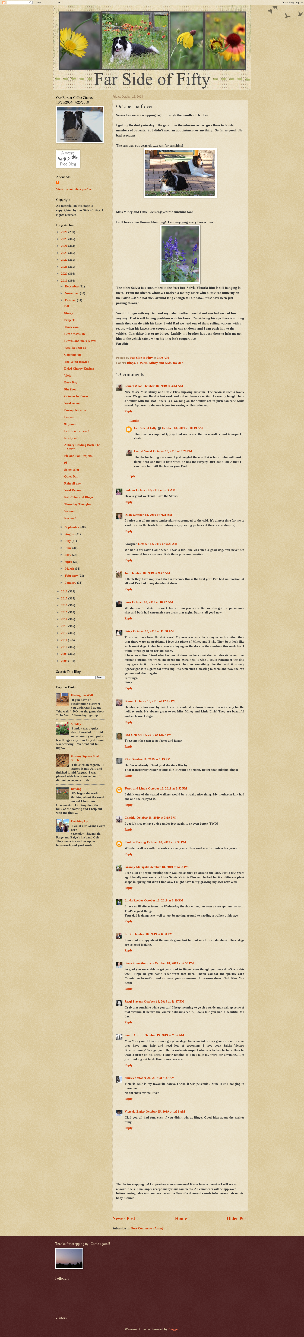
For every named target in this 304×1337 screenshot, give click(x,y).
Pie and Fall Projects (78, 455)
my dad (178, 362)
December (72, 286)
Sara (128, 602)
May (68, 554)
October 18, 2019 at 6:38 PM (153, 934)
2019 (64, 280)
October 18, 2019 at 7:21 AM (152, 514)
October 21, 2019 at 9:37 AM (155, 1078)
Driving (76, 789)
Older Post (237, 1218)
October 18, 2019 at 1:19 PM (150, 759)
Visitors (69, 511)
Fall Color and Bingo (78, 497)
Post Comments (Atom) (147, 1228)
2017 (64, 598)
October (71, 300)
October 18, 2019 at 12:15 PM (155, 701)
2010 (64, 647)
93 (65, 462)
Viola (67, 375)
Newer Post (123, 1218)
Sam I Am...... (134, 1035)
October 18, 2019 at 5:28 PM (172, 451)
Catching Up (79, 821)
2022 (64, 259)
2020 (64, 273)
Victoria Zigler (135, 1111)
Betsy (128, 631)
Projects (69, 320)
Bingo (131, 362)
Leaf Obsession (74, 334)
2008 (64, 661)
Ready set (70, 438)
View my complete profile (73, 189)
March (70, 568)
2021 (64, 266)
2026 (64, 232)
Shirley (129, 1078)
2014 (64, 619)
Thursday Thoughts (77, 504)
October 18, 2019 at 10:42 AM (152, 602)
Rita (127, 759)
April (69, 561)
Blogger (173, 1329)
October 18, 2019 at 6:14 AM (155, 490)
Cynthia (130, 817)
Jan (127, 573)
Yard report (72, 403)
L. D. (128, 934)
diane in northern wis (139, 963)
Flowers (142, 362)
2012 (64, 633)
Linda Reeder (134, 900)
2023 (64, 253)
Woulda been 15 (75, 347)
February (72, 575)
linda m (130, 490)
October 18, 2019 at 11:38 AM (153, 631)
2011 (64, 640)
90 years (69, 424)
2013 (64, 626)
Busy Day (70, 382)
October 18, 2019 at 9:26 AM (157, 544)
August (70, 534)
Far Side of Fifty (145, 428)
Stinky (68, 313)
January (71, 582)
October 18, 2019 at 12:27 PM (151, 734)
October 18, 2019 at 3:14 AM (163, 386)
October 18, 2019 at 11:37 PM (164, 1001)
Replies (134, 420)
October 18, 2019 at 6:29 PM (163, 900)
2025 (64, 239)
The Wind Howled (76, 361)
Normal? (70, 518)
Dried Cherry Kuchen (79, 368)
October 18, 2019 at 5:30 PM (166, 842)
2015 (64, 612)
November (72, 293)
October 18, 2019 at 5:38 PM (169, 867)
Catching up (72, 354)
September (72, 527)
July (68, 541)
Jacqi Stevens (134, 1001)
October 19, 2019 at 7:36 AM (164, 1035)
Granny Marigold (137, 867)
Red (127, 734)
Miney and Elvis (160, 362)
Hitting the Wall (82, 695)
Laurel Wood (133, 386)
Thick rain (71, 327)
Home (181, 1218)
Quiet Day (71, 476)
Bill (66, 306)
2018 (64, 591)
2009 (64, 654)
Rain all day (72, 483)
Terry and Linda (136, 788)
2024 (64, 246)
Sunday (76, 724)
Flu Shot (70, 389)
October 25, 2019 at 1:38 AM (165, 1111)
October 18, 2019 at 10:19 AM (182, 428)
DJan (128, 514)
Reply (128, 411)
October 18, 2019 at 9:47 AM (150, 573)
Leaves (69, 417)
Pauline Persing (135, 842)
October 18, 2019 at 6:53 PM (174, 963)
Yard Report (72, 490)
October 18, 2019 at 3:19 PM (156, 817)
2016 (64, 605)
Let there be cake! (76, 431)
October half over (76, 396)
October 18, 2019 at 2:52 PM (167, 788)
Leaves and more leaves (80, 341)
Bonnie (129, 701)
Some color (71, 469)
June (68, 548)
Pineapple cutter (75, 410)
